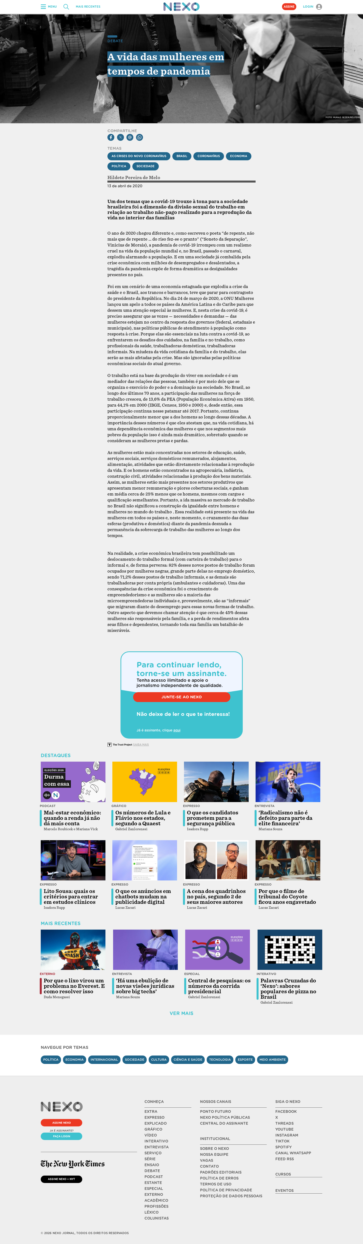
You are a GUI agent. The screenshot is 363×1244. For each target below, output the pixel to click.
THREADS (284, 1123)
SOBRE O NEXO (214, 1149)
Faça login (61, 1136)
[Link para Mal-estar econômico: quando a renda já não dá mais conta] (73, 782)
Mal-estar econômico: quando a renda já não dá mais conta (72, 818)
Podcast (48, 806)
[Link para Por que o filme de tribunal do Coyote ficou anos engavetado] (288, 860)
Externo (47, 974)
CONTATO (209, 1166)
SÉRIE (150, 1159)
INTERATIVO (156, 1141)
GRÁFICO (153, 1129)
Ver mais (181, 1013)
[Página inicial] (181, 6)
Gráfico (118, 806)
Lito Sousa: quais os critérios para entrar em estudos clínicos (71, 897)
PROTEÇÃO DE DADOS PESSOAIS (231, 1196)
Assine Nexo (61, 1122)
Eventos (284, 1191)
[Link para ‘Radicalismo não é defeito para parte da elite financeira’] (288, 782)
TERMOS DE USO (215, 1184)
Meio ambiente (273, 1059)
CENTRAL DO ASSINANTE (224, 1123)
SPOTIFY (283, 1147)
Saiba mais (141, 744)
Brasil (182, 156)
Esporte (245, 1059)
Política (119, 166)
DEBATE (152, 1171)
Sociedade (146, 166)
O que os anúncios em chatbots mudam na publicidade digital (143, 897)
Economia (238, 156)
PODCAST (153, 1177)
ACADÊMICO (156, 1201)
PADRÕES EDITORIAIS (221, 1172)
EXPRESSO (154, 1118)
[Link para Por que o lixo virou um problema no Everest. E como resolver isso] (73, 950)
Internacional (104, 1059)
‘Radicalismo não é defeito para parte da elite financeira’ (285, 818)
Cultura (159, 1059)
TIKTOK (282, 1141)
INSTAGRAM (286, 1135)
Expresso (191, 806)
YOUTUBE (284, 1129)
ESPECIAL (153, 1189)
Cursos (283, 1174)
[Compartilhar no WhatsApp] (139, 137)
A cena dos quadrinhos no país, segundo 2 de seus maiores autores (216, 897)
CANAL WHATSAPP (293, 1153)
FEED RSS (284, 1159)
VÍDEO (150, 1135)
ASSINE (289, 6)
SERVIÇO (152, 1153)
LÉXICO (151, 1212)
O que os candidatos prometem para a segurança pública (212, 818)
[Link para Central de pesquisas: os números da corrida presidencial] (217, 950)
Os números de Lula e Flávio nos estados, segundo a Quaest (143, 818)
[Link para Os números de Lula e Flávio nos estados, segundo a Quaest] (144, 782)
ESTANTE (153, 1183)
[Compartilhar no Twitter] (120, 137)
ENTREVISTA (156, 1147)
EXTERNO (153, 1195)
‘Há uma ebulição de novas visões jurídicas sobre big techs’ (145, 986)
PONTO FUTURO (215, 1112)
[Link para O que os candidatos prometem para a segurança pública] (216, 782)
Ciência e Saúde (188, 1059)
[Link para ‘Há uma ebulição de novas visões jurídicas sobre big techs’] (145, 950)
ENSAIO (151, 1165)
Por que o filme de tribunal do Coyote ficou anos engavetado (287, 897)
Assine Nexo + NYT (61, 1179)
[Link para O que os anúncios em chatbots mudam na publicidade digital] (144, 860)
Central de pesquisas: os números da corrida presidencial (219, 986)
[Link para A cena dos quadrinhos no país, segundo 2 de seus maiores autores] (216, 860)
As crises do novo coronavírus (139, 156)
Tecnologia (220, 1059)
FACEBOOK (286, 1112)
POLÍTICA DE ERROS (219, 1178)
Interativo (266, 974)
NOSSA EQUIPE (214, 1155)
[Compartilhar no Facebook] (110, 137)
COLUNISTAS (156, 1218)
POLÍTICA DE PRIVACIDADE (226, 1190)
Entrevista (265, 806)
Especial (192, 974)
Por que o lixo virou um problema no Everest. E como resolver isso (74, 986)
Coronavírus (209, 156)
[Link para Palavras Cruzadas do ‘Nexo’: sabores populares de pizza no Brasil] (290, 950)
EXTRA (150, 1112)
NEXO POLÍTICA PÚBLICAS (225, 1118)
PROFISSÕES (156, 1206)
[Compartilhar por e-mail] (129, 137)
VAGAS (206, 1160)
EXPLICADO (155, 1123)
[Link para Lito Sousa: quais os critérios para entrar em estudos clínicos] (73, 860)
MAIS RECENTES (88, 6)
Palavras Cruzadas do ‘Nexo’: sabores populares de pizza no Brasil (288, 989)
